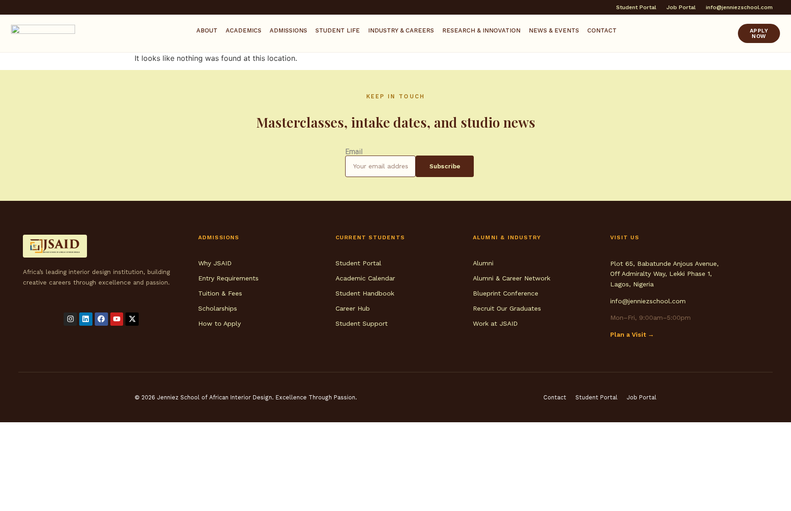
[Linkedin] (85, 319)
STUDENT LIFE (337, 30)
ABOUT (206, 30)
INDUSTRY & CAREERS (401, 30)
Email (354, 152)
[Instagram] (70, 319)
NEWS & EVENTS (554, 30)
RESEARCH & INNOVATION (481, 30)
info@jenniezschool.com (648, 301)
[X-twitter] (132, 319)
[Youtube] (117, 319)
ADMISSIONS (288, 30)
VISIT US (624, 237)
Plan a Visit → (632, 334)
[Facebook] (101, 319)
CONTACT (602, 30)
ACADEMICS (243, 30)
